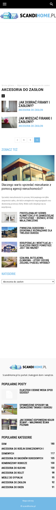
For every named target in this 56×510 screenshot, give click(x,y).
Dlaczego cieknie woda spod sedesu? (36, 391)
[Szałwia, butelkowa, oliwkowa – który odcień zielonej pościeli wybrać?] (9, 262)
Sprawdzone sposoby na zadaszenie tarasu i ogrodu (36, 406)
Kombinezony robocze (14, 463)
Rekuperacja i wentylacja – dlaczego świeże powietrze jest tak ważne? (36, 245)
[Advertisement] (28, 52)
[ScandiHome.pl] (28, 15)
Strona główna (8, 85)
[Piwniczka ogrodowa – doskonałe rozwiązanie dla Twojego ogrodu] (9, 232)
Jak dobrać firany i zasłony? (34, 104)
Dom (4, 443)
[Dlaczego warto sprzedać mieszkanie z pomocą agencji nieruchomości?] (28, 168)
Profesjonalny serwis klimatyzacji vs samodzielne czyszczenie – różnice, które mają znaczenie (37, 217)
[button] (51, 4)
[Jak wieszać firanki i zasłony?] (9, 122)
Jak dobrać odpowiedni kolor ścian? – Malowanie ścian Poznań (37, 422)
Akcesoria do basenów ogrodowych (22, 458)
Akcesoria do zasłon (31, 110)
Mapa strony (28, 500)
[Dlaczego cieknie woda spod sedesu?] (9, 394)
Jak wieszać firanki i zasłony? (35, 120)
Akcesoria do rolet (13, 472)
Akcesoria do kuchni (13, 467)
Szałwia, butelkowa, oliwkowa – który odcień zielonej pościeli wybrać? (35, 260)
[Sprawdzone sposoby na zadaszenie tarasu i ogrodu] (9, 409)
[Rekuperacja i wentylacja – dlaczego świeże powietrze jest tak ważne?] (9, 247)
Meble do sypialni (12, 477)
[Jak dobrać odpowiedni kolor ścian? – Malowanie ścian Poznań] (9, 424)
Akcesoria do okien (13, 487)
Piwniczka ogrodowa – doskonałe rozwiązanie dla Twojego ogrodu (36, 230)
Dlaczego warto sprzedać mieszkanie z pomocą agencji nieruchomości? (26, 187)
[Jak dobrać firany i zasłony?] (9, 106)
